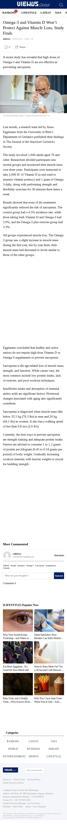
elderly (6, 565)
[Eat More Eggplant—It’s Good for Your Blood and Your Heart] (18, 656)
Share (22, 47)
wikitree (6, 39)
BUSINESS (33, 748)
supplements (51, 565)
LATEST (45, 12)
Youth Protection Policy (13, 783)
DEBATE (54, 748)
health (13, 565)
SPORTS (34, 756)
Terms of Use (19, 779)
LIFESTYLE (29, 12)
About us (7, 779)
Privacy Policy (34, 779)
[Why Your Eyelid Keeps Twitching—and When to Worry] (18, 624)
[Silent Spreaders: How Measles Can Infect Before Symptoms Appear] (49, 624)
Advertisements (34, 770)
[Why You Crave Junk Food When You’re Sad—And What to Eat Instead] (49, 688)
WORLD (13, 748)
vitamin (7, 568)
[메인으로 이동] (33, 6)
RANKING (9, 12)
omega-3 (30, 565)
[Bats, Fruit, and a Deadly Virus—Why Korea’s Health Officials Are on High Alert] (18, 688)
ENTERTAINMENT (14, 756)
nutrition (21, 565)
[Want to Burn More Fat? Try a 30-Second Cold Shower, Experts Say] (49, 656)
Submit (59, 575)
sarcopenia (40, 565)
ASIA (58, 12)
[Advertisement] (30, 279)
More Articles (59, 555)
